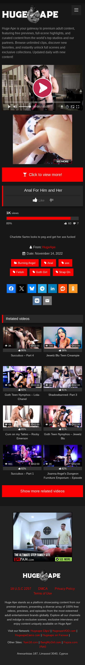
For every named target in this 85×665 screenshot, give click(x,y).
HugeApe (49, 247)
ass (67, 262)
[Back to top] (72, 653)
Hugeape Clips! (40, 630)
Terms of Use (42, 593)
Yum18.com (30, 642)
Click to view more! (45, 174)
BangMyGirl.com (50, 642)
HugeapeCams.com (27, 635)
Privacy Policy (65, 588)
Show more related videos (42, 491)
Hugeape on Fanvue (55, 635)
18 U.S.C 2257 (20, 588)
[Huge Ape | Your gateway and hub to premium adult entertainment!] (35, 15)
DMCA (43, 588)
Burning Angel (26, 262)
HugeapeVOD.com (64, 630)
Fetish (20, 272)
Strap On (64, 272)
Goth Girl (41, 272)
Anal (50, 262)
